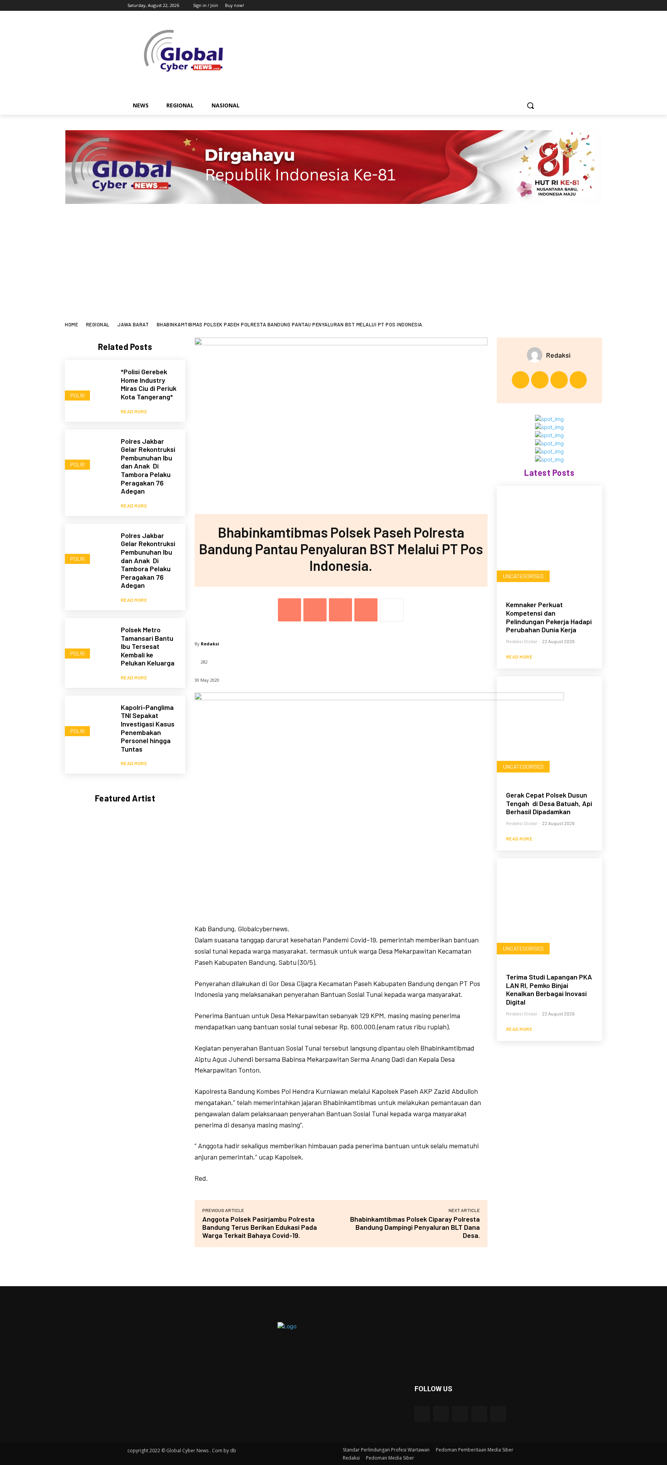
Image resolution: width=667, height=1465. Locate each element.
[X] (514, 5)
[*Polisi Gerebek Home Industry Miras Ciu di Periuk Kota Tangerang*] (89, 384)
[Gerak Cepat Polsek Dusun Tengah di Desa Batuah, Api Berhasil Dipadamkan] (549, 729)
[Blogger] (422, 1413)
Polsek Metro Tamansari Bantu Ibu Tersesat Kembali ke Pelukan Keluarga (147, 646)
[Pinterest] (340, 609)
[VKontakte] (498, 1413)
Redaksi (210, 644)
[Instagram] (503, 5)
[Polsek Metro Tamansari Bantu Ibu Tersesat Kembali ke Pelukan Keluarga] (89, 642)
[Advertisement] (333, 264)
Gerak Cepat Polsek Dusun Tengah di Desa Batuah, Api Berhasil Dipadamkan (549, 803)
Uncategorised (523, 576)
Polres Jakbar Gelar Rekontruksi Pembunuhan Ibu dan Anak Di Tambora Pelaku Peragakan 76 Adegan (148, 466)
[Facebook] (492, 5)
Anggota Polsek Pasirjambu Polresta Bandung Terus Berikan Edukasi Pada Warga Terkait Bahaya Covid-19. (259, 1227)
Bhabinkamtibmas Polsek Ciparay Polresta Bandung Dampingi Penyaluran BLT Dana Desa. (415, 1227)
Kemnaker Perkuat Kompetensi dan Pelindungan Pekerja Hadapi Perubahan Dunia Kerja (549, 617)
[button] (530, 105)
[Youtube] (535, 5)
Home (71, 324)
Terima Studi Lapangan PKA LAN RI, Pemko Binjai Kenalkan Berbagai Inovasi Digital (549, 989)
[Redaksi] (536, 355)
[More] (392, 609)
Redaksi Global (521, 641)
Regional (98, 324)
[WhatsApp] (366, 609)
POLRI (77, 395)
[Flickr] (459, 1413)
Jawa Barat (133, 324)
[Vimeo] (524, 5)
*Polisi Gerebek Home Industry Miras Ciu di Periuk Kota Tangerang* (148, 384)
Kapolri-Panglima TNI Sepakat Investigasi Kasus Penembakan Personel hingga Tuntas (147, 728)
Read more (134, 411)
